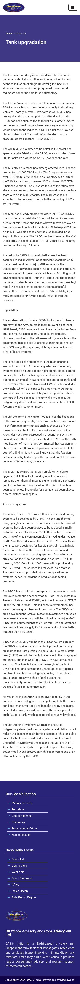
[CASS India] (14, 7)
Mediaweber (67, 980)
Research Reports (16, 33)
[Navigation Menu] (72, 7)
